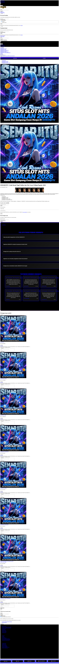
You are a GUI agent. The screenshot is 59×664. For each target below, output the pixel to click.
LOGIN (1, 53)
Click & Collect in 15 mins (4, 55)
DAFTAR (1, 54)
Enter (1, 205)
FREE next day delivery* (11, 55)
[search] (4, 10)
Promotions (3, 629)
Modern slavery (4, 644)
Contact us (3, 637)
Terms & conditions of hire (5, 647)
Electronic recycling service (6, 640)
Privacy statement (4, 645)
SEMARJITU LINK (3, 49)
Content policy (4, 643)
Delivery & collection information (6, 627)
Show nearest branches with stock (6, 616)
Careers (3, 636)
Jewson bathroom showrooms (6, 639)
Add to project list (3, 210)
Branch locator (4, 626)
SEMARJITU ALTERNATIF (4, 50)
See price (1, 382)
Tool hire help (4, 632)
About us (3, 635)
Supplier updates (4, 631)
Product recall (4, 628)
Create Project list (3, 220)
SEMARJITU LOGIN (3, 48)
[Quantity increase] (1, 350)
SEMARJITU (4, 224)
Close (1, 56)
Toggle (1, 5)
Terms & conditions (4, 646)
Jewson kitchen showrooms (6, 638)
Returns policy (4, 630)
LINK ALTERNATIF (42, 661)
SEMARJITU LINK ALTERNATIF (5, 52)
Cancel (1, 221)
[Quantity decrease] (2, 350)
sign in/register (25, 212)
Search (1, 9)
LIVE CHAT (54, 661)
